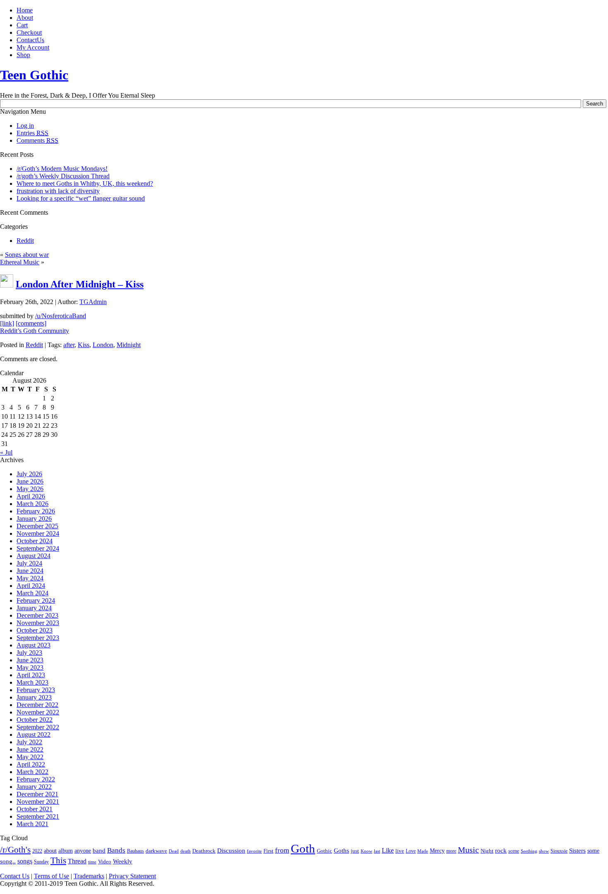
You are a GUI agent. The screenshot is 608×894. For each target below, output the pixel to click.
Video (104, 862)
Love (411, 851)
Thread (77, 861)
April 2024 (31, 585)
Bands (116, 850)
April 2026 (31, 496)
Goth (303, 848)
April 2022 (31, 764)
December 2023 (37, 615)
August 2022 (33, 734)
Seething (529, 850)
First (268, 851)
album (65, 850)
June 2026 (30, 481)
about (50, 851)
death (185, 850)
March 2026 (32, 503)
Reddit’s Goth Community (34, 330)
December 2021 (37, 794)
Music (468, 850)
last (377, 850)
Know (366, 850)
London (103, 344)
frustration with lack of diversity (58, 190)
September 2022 (38, 727)
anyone (82, 851)
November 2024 (38, 533)
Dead (174, 851)
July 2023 (29, 652)
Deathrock (203, 851)
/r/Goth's (15, 849)
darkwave (156, 851)
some (593, 851)
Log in (25, 125)
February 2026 (36, 511)
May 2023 (30, 667)
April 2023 (31, 674)
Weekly (122, 861)
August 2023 (33, 645)
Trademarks (89, 876)
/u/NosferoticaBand (60, 315)
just (355, 851)
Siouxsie (559, 851)
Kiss (83, 344)
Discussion (231, 850)
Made (422, 850)
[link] (7, 323)
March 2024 (32, 593)
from (282, 850)
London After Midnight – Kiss (80, 284)
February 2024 (36, 600)
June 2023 (30, 660)
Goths (341, 850)
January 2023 (34, 697)
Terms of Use (51, 876)
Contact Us (14, 876)
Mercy (437, 851)
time (92, 861)
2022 (37, 851)
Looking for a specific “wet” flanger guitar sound (81, 198)
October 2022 (35, 719)
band (99, 850)
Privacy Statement (132, 876)
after (68, 344)
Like (388, 850)
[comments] (31, 323)
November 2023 (38, 622)
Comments (37, 140)
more (451, 851)
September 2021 (38, 816)
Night (487, 851)
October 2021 (35, 809)
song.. (8, 861)
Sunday (41, 862)
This (58, 860)
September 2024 (38, 548)
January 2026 (34, 518)
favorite (254, 850)
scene (513, 851)
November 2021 (38, 801)
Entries (32, 133)
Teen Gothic (34, 74)
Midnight (129, 344)
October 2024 (35, 540)
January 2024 (34, 607)
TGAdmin (93, 301)
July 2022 (29, 741)
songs (24, 861)
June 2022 (30, 749)
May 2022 (30, 756)
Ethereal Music (19, 262)
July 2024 (29, 563)
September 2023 (38, 637)
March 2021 (32, 823)
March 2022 (32, 771)
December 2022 (37, 704)
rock (501, 850)
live (399, 851)
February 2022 (36, 779)
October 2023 (35, 630)
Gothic (324, 851)
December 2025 (37, 526)
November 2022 (38, 712)
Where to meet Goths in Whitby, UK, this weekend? (85, 183)
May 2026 (30, 488)
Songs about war (27, 254)
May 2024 (30, 578)
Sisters (577, 850)
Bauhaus (135, 851)
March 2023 (32, 682)
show (544, 850)
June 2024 (30, 570)
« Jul (6, 452)
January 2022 (34, 786)
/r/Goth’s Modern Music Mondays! (62, 168)
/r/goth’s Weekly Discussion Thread (63, 176)
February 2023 (36, 689)
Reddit (25, 240)
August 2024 (33, 555)
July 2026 (29, 473)
